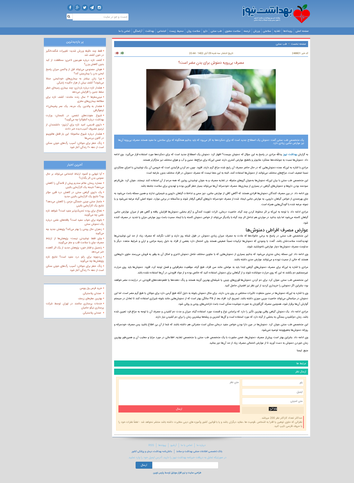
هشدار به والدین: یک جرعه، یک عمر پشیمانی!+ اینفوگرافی (75, 108)
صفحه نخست (298, 44)
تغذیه (277, 31)
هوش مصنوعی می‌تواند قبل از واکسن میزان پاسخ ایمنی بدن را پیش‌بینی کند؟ (75, 71)
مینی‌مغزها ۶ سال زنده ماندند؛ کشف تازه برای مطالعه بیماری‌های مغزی (75, 99)
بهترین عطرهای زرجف (90, 298)
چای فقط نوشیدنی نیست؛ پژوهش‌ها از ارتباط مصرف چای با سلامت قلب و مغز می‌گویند (75, 240)
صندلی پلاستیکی (92, 293)
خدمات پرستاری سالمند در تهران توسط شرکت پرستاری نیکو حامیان (75, 305)
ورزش (256, 31)
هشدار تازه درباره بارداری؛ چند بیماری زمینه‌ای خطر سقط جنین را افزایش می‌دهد (75, 90)
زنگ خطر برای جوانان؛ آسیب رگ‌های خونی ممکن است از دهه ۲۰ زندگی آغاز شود (75, 145)
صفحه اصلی (302, 31)
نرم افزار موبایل (178, 473)
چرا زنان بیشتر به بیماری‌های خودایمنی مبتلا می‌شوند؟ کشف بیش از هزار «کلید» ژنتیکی (75, 80)
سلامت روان (193, 31)
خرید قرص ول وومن (91, 288)
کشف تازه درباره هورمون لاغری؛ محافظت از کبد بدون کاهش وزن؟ (75, 62)
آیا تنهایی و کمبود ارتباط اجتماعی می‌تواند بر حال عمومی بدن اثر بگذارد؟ (75, 176)
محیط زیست (176, 31)
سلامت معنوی (233, 31)
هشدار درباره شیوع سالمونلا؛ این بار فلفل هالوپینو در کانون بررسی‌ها (75, 136)
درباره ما (201, 445)
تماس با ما (124, 31)
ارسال (144, 465)
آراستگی (137, 31)
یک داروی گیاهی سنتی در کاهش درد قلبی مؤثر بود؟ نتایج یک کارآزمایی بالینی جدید (75, 194)
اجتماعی (161, 31)
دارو (205, 31)
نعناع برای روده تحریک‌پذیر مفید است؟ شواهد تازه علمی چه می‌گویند (75, 213)
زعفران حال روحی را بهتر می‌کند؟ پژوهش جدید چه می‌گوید (75, 231)
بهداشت (149, 31)
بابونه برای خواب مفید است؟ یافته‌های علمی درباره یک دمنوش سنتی (75, 222)
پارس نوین (158, 473)
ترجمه (247, 31)
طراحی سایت (194, 473)
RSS (151, 445)
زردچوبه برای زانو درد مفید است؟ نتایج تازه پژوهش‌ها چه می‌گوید (75, 259)
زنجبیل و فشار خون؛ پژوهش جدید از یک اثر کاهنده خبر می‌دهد (75, 249)
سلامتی (267, 31)
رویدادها (287, 31)
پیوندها (162, 445)
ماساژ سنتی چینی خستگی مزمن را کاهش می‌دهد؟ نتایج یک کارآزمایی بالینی (75, 203)
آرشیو (173, 445)
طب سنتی (216, 31)
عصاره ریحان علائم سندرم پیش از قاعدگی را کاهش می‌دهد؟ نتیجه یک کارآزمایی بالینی (75, 185)
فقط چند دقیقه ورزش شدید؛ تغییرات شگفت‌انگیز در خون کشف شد (75, 53)
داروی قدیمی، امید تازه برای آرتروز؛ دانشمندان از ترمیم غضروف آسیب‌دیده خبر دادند (75, 127)
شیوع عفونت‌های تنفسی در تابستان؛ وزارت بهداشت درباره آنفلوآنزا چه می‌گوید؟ (75, 117)
